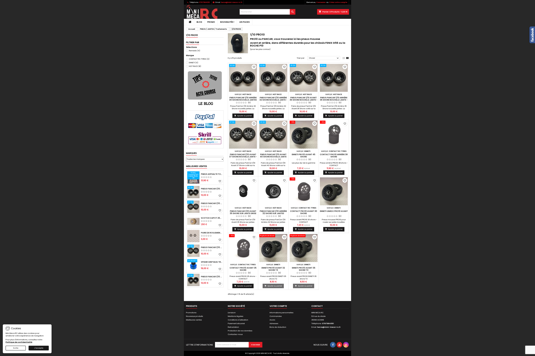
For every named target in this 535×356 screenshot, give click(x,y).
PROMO (211, 22)
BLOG (199, 22)
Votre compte (278, 306)
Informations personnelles (281, 312)
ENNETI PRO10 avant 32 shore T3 (273, 268)
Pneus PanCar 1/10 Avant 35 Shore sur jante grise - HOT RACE (243, 213)
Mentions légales (235, 316)
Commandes (276, 316)
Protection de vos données (240, 330)
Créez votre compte (338, 2)
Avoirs (272, 320)
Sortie (15, 348)
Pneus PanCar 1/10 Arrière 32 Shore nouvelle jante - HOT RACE (211, 276)
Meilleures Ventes (196, 166)
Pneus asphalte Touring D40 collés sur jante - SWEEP (211, 174)
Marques (191, 153)
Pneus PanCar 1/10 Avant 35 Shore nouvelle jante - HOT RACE (303, 99)
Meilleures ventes (194, 320)
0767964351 (204, 2)
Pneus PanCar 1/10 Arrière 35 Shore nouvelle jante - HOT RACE (334, 99)
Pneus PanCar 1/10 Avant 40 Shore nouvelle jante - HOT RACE (211, 247)
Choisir (324, 58)
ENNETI (193, 62)
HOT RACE (195, 66)
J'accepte (38, 348)
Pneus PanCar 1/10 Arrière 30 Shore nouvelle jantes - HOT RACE (211, 189)
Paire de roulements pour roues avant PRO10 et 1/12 (211, 233)
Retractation (233, 327)
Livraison (232, 312)
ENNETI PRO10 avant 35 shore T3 (303, 268)
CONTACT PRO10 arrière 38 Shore (334, 155)
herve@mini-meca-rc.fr (231, 2)
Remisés (194, 50)
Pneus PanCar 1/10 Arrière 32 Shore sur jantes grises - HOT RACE (273, 213)
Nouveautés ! (227, 22)
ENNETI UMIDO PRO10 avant (334, 211)
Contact (317, 306)
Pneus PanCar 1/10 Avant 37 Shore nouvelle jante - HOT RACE (211, 203)
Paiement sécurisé (236, 323)
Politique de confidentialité (19, 342)
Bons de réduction (278, 327)
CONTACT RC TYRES (199, 59)
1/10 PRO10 (192, 35)
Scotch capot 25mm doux (211, 218)
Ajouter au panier (243, 115)
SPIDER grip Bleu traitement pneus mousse (211, 262)
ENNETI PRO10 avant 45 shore (303, 155)
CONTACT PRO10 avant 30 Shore (303, 212)
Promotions (191, 312)
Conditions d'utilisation (238, 320)
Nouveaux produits (194, 316)
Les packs (244, 22)
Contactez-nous (235, 334)
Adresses (274, 323)
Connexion (321, 2)
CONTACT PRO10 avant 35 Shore (243, 268)
